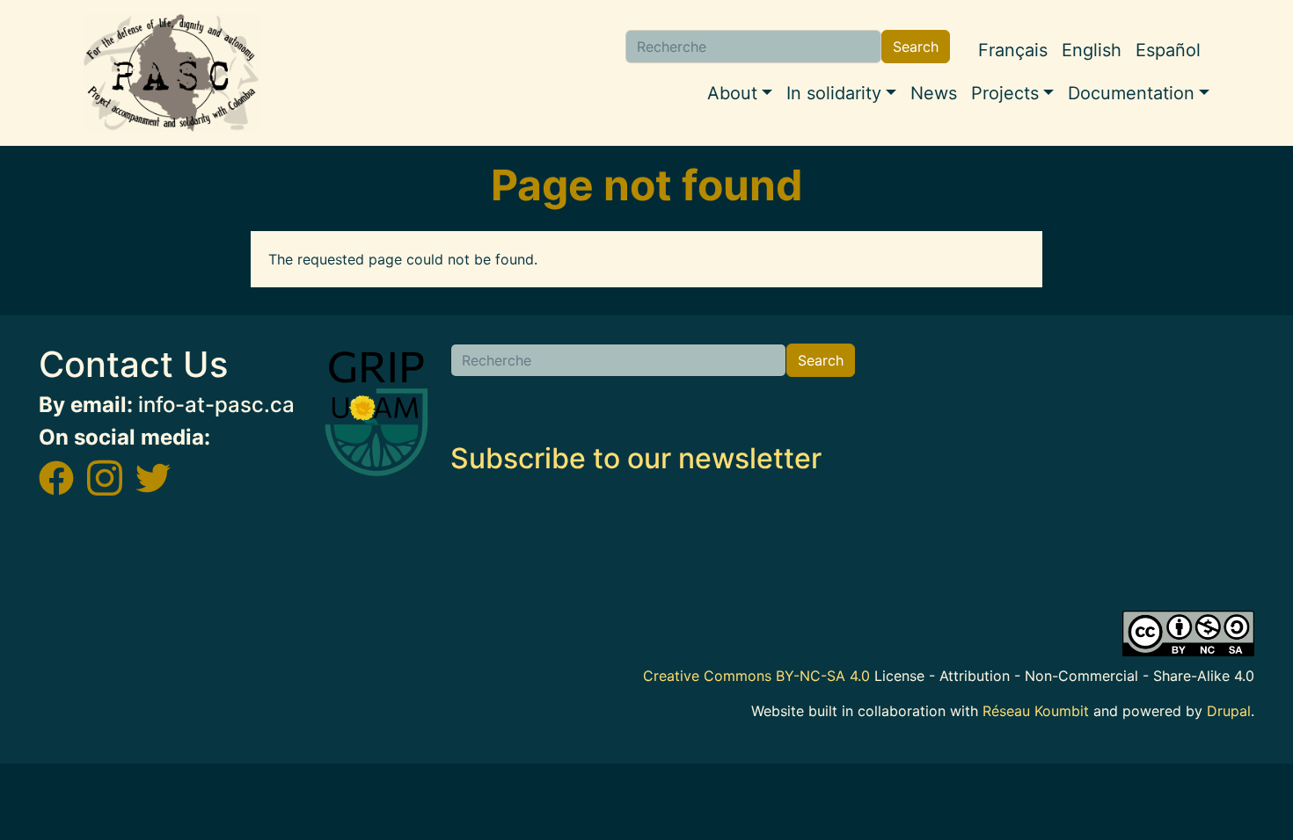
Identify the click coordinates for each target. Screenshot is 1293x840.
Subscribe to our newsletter (636, 458)
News (933, 93)
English (1091, 50)
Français (1013, 50)
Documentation (1131, 93)
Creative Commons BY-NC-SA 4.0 (756, 675)
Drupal (1229, 711)
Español (1168, 50)
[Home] (171, 73)
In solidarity (833, 93)
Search (916, 46)
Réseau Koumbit (1036, 711)
